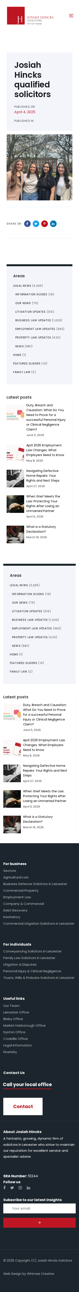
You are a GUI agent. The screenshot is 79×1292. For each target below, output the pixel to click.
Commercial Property (20, 890)
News (16, 646)
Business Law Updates (30, 620)
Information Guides (28, 594)
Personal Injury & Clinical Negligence (32, 971)
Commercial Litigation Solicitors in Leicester (38, 923)
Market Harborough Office (24, 1025)
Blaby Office (13, 1019)
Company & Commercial (23, 903)
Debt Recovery (15, 910)
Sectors (9, 870)
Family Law (18, 671)
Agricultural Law (16, 877)
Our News (20, 602)
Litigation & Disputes (20, 964)
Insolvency (11, 917)
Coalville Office (15, 1038)
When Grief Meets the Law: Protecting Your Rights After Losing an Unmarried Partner (44, 796)
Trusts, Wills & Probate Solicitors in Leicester (38, 977)
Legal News (19, 585)
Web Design (12, 1274)
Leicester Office (16, 1012)
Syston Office (14, 1032)
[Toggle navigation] (62, 15)
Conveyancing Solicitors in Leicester (32, 951)
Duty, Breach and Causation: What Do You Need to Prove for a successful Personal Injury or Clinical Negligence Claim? (45, 714)
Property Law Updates (30, 637)
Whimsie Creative (40, 1274)
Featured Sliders (23, 663)
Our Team (11, 1005)
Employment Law (17, 897)
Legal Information (17, 1045)
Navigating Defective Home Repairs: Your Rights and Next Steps (45, 770)
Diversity (10, 1052)
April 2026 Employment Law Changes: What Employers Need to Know (44, 745)
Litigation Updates (27, 611)
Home (14, 654)
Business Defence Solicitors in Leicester (35, 884)
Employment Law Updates (32, 628)
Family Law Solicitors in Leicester (29, 958)
